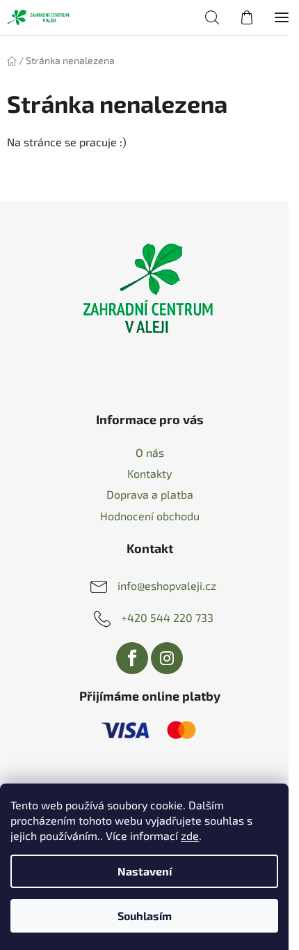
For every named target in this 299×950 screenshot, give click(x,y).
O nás (150, 452)
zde (190, 835)
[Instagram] (167, 658)
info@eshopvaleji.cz (167, 584)
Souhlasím (145, 915)
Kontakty (149, 473)
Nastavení (145, 871)
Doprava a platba (149, 494)
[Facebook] (132, 658)
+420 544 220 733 (167, 616)
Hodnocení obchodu (150, 515)
